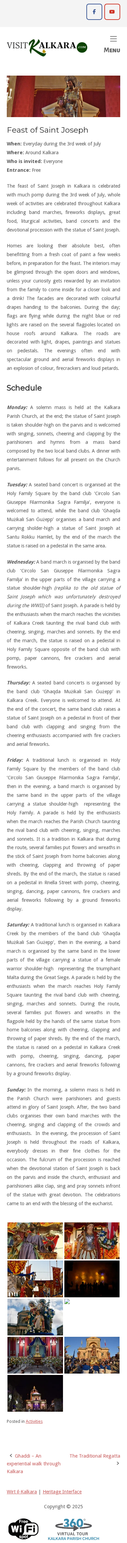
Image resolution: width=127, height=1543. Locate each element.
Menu (112, 44)
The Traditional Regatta (94, 1456)
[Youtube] (112, 12)
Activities (34, 1421)
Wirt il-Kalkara (22, 1491)
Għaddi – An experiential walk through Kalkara (34, 1463)
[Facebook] (94, 12)
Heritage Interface (62, 1491)
